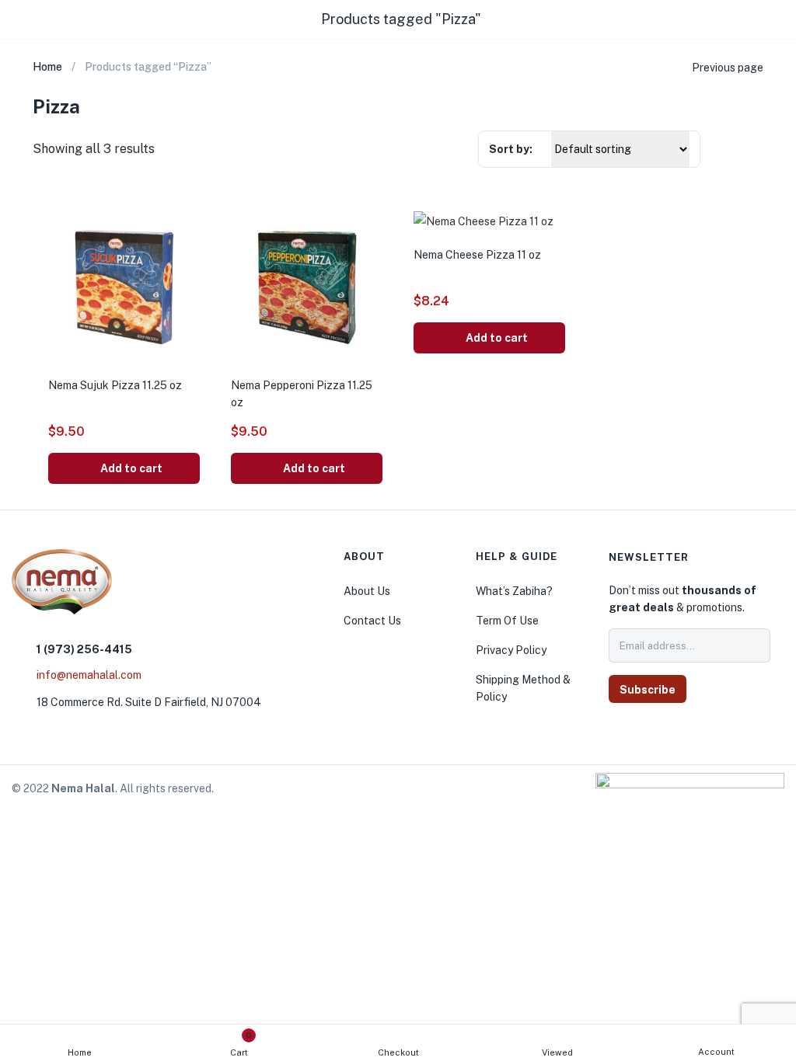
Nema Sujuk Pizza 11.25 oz (115, 385)
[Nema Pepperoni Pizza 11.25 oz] (306, 285)
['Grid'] (726, 150)
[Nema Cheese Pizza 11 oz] (483, 220)
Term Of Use (507, 620)
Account (716, 1051)
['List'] (755, 150)
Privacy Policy (511, 650)
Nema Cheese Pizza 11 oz (477, 255)
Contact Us (372, 620)
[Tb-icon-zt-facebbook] (624, 730)
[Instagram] (655, 730)
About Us (367, 591)
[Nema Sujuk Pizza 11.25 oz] (124, 285)
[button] (124, 468)
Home (80, 1052)
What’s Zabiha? (514, 591)
